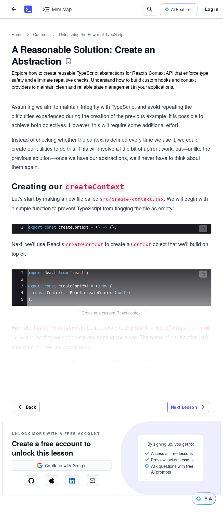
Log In (211, 9)
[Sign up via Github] (31, 480)
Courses (40, 34)
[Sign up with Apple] (51, 480)
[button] (203, 228)
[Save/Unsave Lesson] (68, 61)
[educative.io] (28, 9)
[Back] (14, 9)
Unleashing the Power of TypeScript (92, 34)
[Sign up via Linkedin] (72, 480)
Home (17, 34)
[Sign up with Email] (92, 480)
